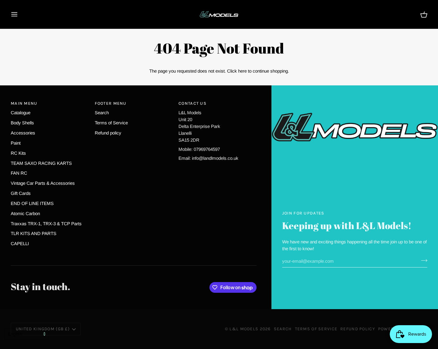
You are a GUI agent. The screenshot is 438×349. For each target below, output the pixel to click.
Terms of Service (111, 122)
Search (102, 112)
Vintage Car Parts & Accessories (43, 183)
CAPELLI (20, 243)
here (242, 70)
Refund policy (108, 132)
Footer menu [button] (111, 103)
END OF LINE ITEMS (32, 203)
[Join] (422, 260)
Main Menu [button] (24, 103)
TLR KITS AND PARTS (33, 233)
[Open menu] (20, 14)
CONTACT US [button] (192, 103)
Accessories (23, 132)
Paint (16, 142)
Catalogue (20, 112)
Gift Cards (21, 193)
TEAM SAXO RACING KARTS (41, 163)
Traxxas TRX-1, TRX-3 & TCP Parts (46, 223)
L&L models (244, 328)
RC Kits (18, 153)
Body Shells (22, 122)
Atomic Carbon (25, 213)
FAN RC (19, 173)
